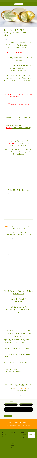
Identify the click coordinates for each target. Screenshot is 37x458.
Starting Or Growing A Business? (14, 443)
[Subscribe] (26, 428)
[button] (3, 4)
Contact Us (4, 434)
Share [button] (6, 39)
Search (3, 436)
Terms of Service (5, 440)
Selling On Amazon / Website (14, 439)
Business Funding (13, 436)
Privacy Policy (4, 438)
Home (12, 434)
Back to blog (19, 395)
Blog (11, 447)
